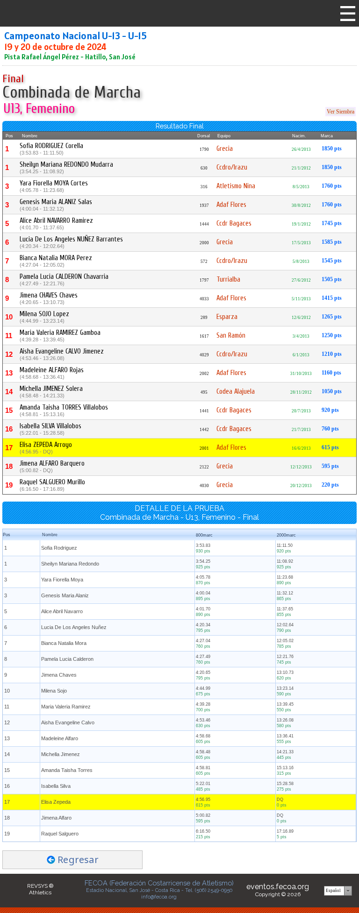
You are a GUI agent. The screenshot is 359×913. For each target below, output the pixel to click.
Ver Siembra (340, 111)
